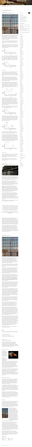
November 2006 (21, 128)
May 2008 (21, 107)
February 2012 (21, 62)
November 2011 (21, 63)
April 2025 (21, 38)
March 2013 (21, 61)
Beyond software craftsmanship (12, 438)
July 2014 (21, 55)
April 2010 (21, 83)
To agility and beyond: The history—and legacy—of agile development (10, 331)
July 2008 (21, 105)
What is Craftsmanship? (6, 340)
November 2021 (21, 46)
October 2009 (21, 90)
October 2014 (21, 53)
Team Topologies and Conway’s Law (8, 164)
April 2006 (21, 135)
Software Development (22, 155)
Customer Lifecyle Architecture (8, 13)
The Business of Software (22, 157)
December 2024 (21, 40)
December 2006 (21, 127)
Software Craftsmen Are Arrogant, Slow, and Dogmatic (3, 439)
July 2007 (21, 119)
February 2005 (21, 149)
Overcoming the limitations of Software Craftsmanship (9, 439)
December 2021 (21, 45)
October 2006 (21, 129)
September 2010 (21, 77)
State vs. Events (22, 27)
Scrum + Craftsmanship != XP (6, 438)
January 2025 (21, 39)
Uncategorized (21, 158)
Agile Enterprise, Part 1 (6, 235)
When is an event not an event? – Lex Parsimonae (25, 28)
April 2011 (21, 69)
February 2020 (21, 47)
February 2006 (21, 137)
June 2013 (21, 60)
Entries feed (21, 163)
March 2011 (21, 70)
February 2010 (21, 85)
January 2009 (21, 99)
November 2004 (21, 150)
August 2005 (21, 144)
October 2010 (21, 76)
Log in (20, 162)
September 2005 (21, 143)
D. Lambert (21, 30)
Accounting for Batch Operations (23, 16)
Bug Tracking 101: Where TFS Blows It (26, 32)
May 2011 (21, 68)
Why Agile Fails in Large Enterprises (6, 334)
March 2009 (21, 97)
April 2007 (21, 122)
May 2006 (21, 134)
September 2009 (21, 91)
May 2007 (21, 121)
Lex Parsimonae (8, 2)
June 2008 (21, 106)
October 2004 (21, 151)
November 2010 (21, 75)
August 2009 (21, 92)
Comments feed (21, 164)
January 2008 (21, 112)
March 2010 (21, 84)
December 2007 (21, 113)
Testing (20, 156)
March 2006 (21, 136)
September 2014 (21, 54)
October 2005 (21, 142)
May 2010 (21, 82)
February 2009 (21, 98)
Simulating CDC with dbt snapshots (23, 21)
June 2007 (21, 120)
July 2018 (21, 48)
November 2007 (21, 114)
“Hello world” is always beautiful (24, 29)
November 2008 (21, 100)
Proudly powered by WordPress (5, 445)
